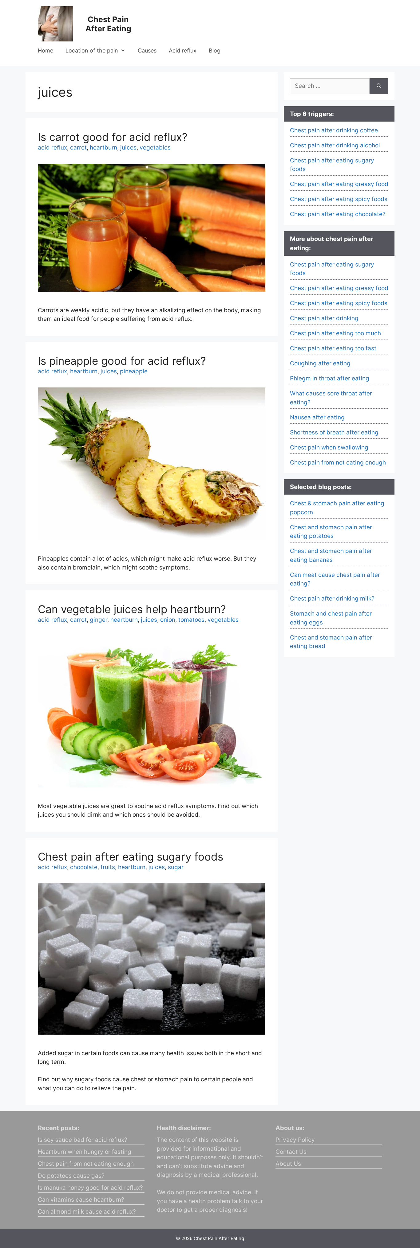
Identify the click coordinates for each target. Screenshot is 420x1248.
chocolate (83, 867)
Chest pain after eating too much (335, 333)
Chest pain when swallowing (329, 447)
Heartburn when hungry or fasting (84, 1151)
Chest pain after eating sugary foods (130, 856)
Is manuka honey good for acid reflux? (90, 1187)
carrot (78, 147)
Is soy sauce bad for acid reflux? (82, 1139)
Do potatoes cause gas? (71, 1175)
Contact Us (291, 1151)
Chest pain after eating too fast (333, 348)
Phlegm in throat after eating (329, 378)
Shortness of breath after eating (334, 432)
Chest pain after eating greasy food (339, 184)
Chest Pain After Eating (108, 24)
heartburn (103, 147)
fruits (108, 867)
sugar (176, 867)
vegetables (155, 147)
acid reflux (52, 147)
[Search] (379, 86)
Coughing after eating (320, 363)
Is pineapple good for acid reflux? (122, 360)
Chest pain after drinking (324, 318)
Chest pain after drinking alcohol (335, 145)
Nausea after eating (317, 417)
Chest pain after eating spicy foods (338, 199)
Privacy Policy (295, 1139)
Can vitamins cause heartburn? (81, 1199)
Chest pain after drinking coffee (334, 130)
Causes (147, 50)
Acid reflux (182, 50)
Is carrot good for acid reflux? (113, 136)
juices (128, 147)
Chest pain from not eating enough (338, 462)
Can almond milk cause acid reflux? (87, 1211)
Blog (214, 50)
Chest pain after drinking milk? (332, 598)
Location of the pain (91, 50)
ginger (98, 619)
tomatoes (191, 619)
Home (45, 50)
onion (167, 619)
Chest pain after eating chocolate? (338, 214)
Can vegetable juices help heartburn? (132, 609)
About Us (288, 1163)
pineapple (134, 371)
